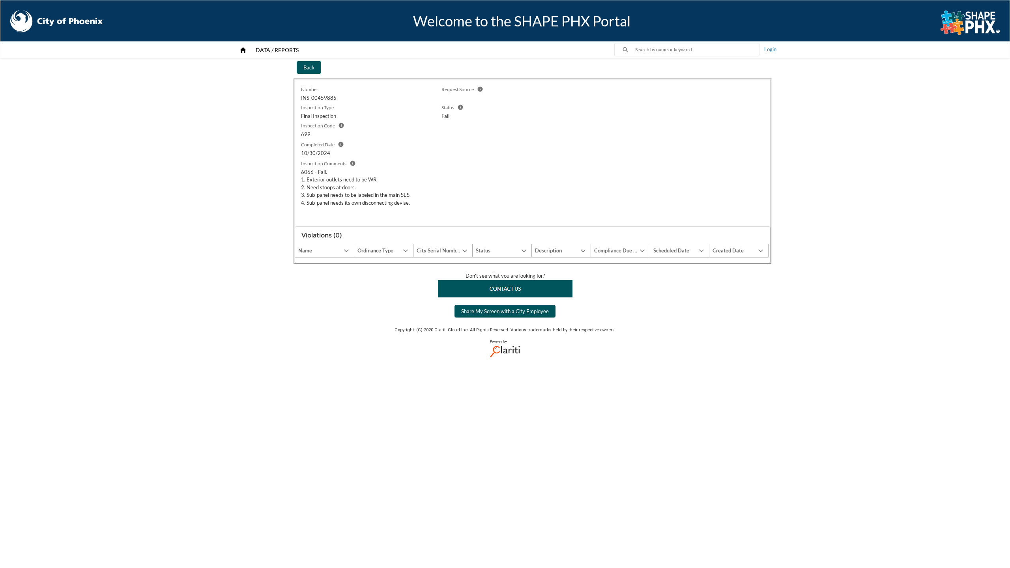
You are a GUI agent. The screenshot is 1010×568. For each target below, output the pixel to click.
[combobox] (697, 49)
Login (770, 49)
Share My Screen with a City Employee (505, 311)
